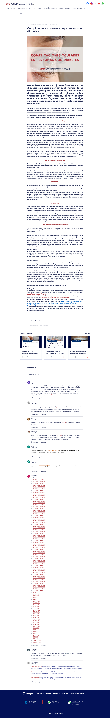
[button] (22, 8)
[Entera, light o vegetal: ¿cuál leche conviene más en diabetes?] (79, 342)
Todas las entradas (24, 14)
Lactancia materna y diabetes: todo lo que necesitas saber (29, 352)
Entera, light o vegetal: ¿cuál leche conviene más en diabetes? (78, 352)
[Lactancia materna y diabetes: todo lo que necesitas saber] (31, 342)
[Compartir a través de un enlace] (39, 320)
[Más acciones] (82, 24)
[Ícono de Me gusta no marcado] (32, 398)
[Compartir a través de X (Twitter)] (31, 320)
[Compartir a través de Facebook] (28, 320)
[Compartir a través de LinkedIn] (35, 320)
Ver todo (87, 333)
